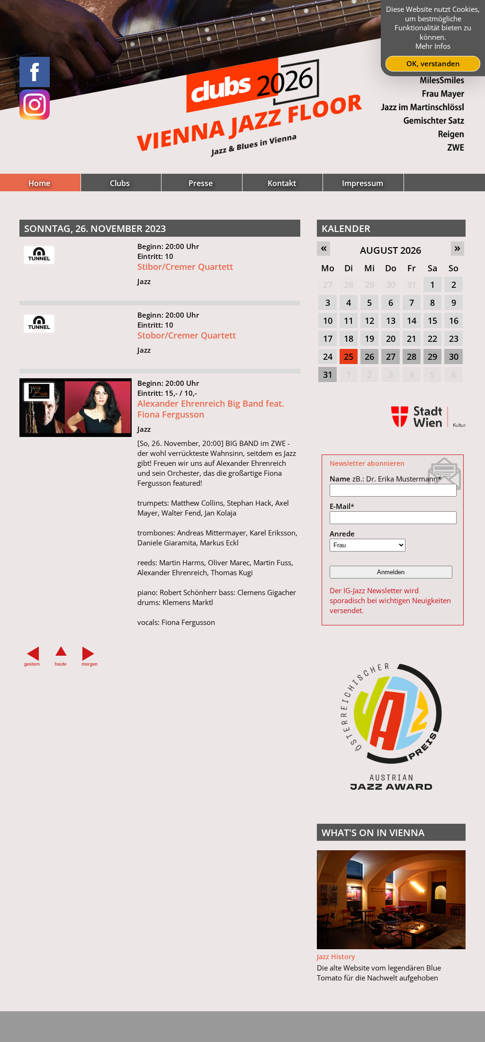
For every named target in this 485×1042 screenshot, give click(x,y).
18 (348, 338)
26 (369, 356)
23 (453, 338)
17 (327, 338)
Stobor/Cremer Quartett (186, 335)
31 (411, 284)
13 (390, 320)
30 (390, 284)
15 (432, 320)
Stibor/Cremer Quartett (185, 266)
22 (432, 338)
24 (327, 356)
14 (411, 320)
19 (369, 338)
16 (453, 320)
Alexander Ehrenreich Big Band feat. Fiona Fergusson (210, 409)
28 (348, 284)
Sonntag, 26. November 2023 (95, 228)
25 (348, 356)
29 (369, 284)
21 (411, 338)
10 (327, 320)
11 (348, 320)
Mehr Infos (432, 46)
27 (327, 284)
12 (369, 320)
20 (390, 338)
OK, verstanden (433, 63)
